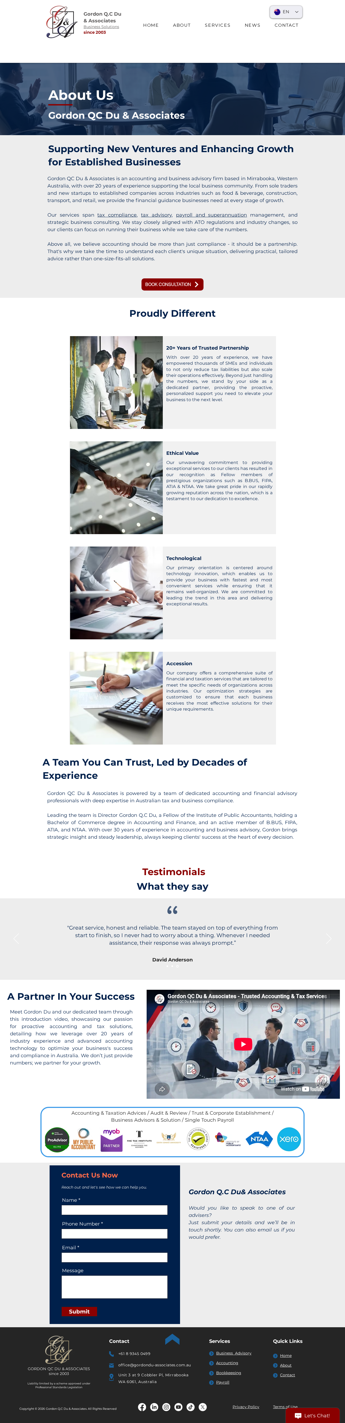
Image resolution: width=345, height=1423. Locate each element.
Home (286, 1355)
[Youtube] (178, 1407)
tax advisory (156, 215)
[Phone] (111, 1354)
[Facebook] (142, 1407)
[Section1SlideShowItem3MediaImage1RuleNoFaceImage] (178, 966)
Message (73, 1270)
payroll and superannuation (211, 215)
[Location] (111, 1377)
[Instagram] (166, 1407)
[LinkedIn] (154, 1407)
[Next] (329, 939)
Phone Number (81, 1223)
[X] (203, 1407)
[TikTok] (191, 1407)
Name (69, 1200)
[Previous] (16, 939)
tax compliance (117, 215)
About (286, 1365)
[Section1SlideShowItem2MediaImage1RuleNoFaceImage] (173, 966)
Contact (287, 1375)
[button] (217, 25)
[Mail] (111, 1365)
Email (69, 1247)
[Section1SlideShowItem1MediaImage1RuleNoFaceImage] (168, 966)
